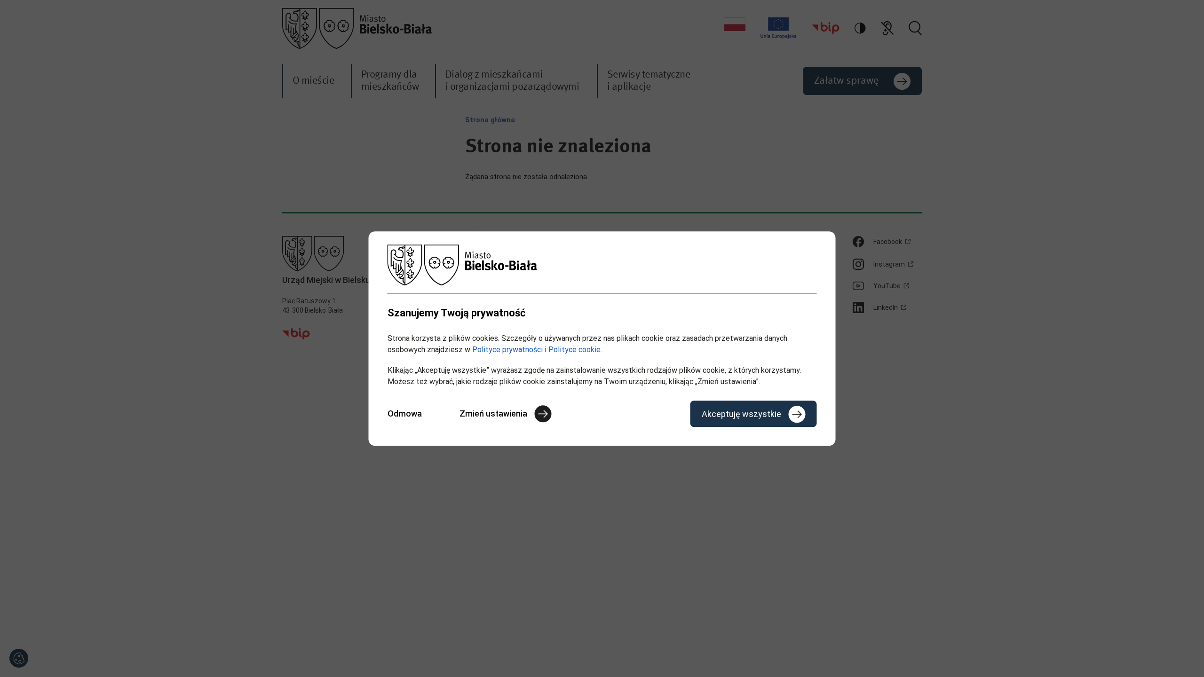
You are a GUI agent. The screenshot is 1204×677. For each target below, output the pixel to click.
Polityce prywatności (507, 349)
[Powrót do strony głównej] (602, 264)
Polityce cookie (574, 349)
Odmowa (405, 413)
